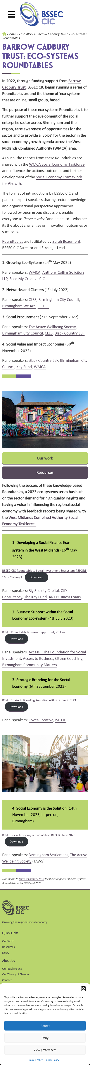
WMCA (34, 272)
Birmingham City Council (58, 299)
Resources (8, 947)
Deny (45, 1038)
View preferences (45, 1050)
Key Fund (24, 366)
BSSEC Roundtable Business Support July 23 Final (34, 632)
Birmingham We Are (19, 305)
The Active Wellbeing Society (52, 326)
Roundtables (12, 241)
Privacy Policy (52, 1059)
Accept (45, 1025)
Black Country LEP (70, 333)
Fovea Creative (41, 719)
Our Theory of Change (15, 974)
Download (36, 577)
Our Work (26, 34)
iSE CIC (43, 305)
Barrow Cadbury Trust (31, 879)
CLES (32, 299)
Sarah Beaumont (66, 241)
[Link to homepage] (41, 14)
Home (11, 34)
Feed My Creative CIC (27, 278)
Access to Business (38, 658)
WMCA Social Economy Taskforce (57, 164)
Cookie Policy (36, 1059)
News (5, 952)
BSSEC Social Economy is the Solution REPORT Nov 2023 (38, 835)
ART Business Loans (65, 596)
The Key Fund (35, 596)
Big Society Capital (44, 590)
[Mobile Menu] (11, 14)
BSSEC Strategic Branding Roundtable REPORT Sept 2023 (39, 700)
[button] (83, 989)
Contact (7, 980)
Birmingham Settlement (48, 854)
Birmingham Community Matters (29, 664)
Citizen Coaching (68, 658)
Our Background (12, 968)
